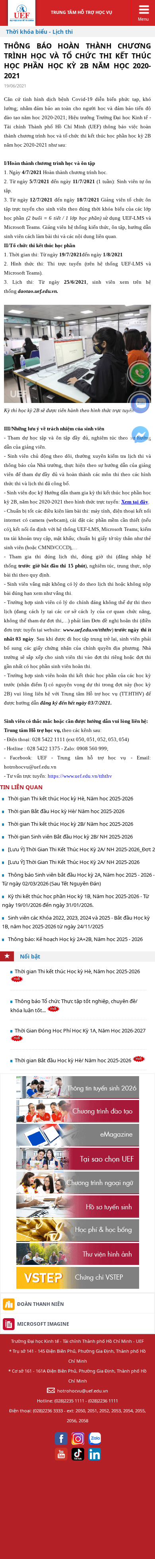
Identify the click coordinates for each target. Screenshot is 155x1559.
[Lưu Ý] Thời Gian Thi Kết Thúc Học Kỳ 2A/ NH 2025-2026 (74, 862)
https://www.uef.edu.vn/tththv (80, 776)
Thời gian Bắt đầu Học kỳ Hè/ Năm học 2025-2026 (66, 811)
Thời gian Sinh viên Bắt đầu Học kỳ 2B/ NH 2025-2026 (70, 836)
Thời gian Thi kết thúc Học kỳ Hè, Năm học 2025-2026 (70, 798)
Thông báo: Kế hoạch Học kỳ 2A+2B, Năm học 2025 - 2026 (75, 939)
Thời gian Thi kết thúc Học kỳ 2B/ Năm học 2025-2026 (70, 823)
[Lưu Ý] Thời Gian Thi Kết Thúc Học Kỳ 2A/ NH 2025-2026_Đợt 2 (81, 849)
